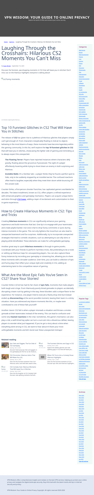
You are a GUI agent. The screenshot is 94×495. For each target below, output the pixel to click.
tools (80, 160)
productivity (82, 134)
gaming (81, 200)
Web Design (82, 50)
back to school (82, 178)
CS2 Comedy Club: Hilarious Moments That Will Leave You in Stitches (23, 368)
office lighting (82, 263)
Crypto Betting (82, 279)
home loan (81, 311)
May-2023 (81, 439)
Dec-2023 (81, 430)
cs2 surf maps (82, 374)
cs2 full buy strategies (84, 359)
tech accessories (83, 96)
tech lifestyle (82, 252)
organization (82, 259)
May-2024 (81, 408)
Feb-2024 (81, 406)
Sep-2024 (81, 435)
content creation (83, 244)
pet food (81, 370)
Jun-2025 (81, 459)
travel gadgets (82, 224)
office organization (83, 105)
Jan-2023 (81, 422)
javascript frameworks (84, 308)
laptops (81, 228)
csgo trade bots (83, 352)
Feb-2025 (81, 450)
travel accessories (83, 147)
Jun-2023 (81, 444)
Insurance (81, 68)
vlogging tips (82, 213)
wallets (81, 257)
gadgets (81, 145)
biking (80, 217)
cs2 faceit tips (82, 372)
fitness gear (82, 169)
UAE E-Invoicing (83, 114)
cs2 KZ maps (82, 335)
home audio (82, 140)
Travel (80, 81)
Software (81, 83)
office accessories (83, 235)
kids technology (83, 189)
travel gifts (81, 204)
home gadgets (82, 127)
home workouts (83, 322)
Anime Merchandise (84, 129)
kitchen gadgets (83, 230)
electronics (82, 239)
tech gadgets (82, 112)
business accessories (84, 241)
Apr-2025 (81, 452)
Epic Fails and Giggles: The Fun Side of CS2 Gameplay (23, 344)
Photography (82, 70)
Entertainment (82, 74)
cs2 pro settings (83, 341)
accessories (82, 131)
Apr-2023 (81, 419)
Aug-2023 (81, 404)
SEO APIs (81, 94)
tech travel (81, 162)
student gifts (82, 195)
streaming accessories (85, 197)
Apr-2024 (81, 441)
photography (82, 116)
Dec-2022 (81, 417)
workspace (81, 215)
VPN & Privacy (82, 285)
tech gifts (81, 202)
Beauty (81, 52)
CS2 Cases (21, 199)
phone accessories (83, 118)
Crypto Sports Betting (84, 266)
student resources (83, 193)
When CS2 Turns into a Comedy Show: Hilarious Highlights (60, 356)
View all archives (83, 461)
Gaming (11, 42)
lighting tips (82, 186)
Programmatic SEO (84, 103)
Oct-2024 (81, 400)
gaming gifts (82, 123)
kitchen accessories (84, 233)
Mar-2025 (81, 455)
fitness (80, 158)
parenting (81, 171)
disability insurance (84, 377)
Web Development (83, 55)
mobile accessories (84, 191)
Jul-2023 (81, 411)
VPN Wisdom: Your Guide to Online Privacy (47, 17)
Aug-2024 (81, 426)
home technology (83, 248)
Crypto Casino (82, 277)
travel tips (81, 246)
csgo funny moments (84, 357)
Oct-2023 (81, 437)
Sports (80, 87)
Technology (82, 85)
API (80, 281)
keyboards (81, 261)
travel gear (82, 206)
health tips (81, 219)
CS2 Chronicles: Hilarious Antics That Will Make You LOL (22, 356)
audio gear (81, 167)
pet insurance (82, 368)
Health (80, 90)
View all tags (82, 379)
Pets (80, 72)
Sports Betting (82, 173)
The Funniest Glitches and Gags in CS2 (60, 343)
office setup (82, 237)
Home (6, 42)
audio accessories (83, 164)
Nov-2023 (81, 397)
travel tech (81, 255)
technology (82, 107)
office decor (82, 222)
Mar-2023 (81, 395)
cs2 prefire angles (83, 366)
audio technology (83, 175)
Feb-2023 (81, 446)
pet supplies (82, 136)
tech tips (81, 151)
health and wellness (84, 180)
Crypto (80, 270)
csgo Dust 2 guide (83, 350)
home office (82, 98)
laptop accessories (83, 184)
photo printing (82, 355)
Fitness (81, 63)
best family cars (83, 313)
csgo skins (81, 319)
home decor (82, 138)
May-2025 (81, 457)
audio (80, 226)
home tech (81, 268)
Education (81, 76)
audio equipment (83, 142)
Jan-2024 (81, 433)
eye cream (81, 306)
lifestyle (81, 156)
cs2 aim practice (83, 315)
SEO (80, 66)
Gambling (81, 101)
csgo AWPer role (83, 348)
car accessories (83, 92)
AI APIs (81, 125)
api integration (82, 317)
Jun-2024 (81, 424)
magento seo (82, 344)
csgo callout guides (84, 346)
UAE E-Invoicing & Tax (84, 120)
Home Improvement (84, 79)
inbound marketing (84, 328)
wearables (81, 208)
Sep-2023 (81, 428)
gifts (80, 182)
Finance (81, 57)
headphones (82, 250)
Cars (80, 59)
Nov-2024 (81, 413)
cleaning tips (82, 109)
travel (80, 211)
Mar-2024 (81, 402)
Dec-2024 (81, 448)
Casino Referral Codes (84, 283)
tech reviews (82, 153)
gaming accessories (84, 149)
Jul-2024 (81, 415)
